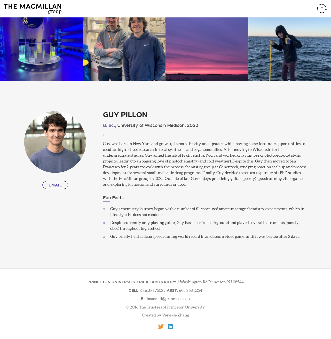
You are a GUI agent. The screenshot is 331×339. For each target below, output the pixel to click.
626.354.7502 (151, 290)
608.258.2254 (190, 290)
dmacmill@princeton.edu (168, 298)
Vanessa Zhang (175, 315)
